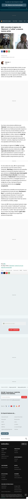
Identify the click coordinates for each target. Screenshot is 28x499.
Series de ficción (9, 270)
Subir (23, 443)
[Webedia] (5, 444)
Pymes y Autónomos (18, 477)
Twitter (4, 51)
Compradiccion (4, 479)
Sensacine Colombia (18, 489)
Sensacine (16, 459)
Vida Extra (16, 452)
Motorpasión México (18, 491)
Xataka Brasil (3, 487)
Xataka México (4, 486)
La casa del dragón (18, 426)
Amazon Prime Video (18, 416)
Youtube (11, 406)
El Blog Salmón (17, 475)
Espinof (15, 460)
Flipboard (7, 51)
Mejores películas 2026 (22, 387)
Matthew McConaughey (7, 21)
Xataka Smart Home (5, 456)
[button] (8, 62)
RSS (17, 406)
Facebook (2, 51)
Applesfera (3, 454)
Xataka (2, 450)
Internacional (15, 270)
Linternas (20, 21)
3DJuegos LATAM (17, 486)
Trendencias (3, 475)
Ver (15, 329)
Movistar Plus (17, 419)
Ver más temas (5, 433)
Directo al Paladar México (5, 491)
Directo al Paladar (4, 467)
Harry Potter (15, 21)
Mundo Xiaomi (4, 458)
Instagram (14, 406)
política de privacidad (16, 399)
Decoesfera (3, 477)
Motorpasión (16, 467)
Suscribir (24, 397)
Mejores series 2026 (12, 387)
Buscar (26, 438)
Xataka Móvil (3, 452)
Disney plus (3, 419)
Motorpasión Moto (17, 469)
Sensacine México (17, 487)
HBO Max (3, 426)
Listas (15, 421)
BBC (4, 264)
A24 (24, 21)
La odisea (16, 424)
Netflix (2, 421)
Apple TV (3, 424)
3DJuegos (16, 450)
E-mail (9, 51)
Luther (26, 270)
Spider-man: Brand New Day (6, 429)
